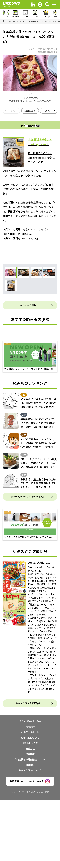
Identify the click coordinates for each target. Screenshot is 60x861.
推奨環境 (30, 754)
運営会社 (30, 748)
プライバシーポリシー (30, 721)
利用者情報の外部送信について (30, 759)
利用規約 (30, 726)
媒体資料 (30, 764)
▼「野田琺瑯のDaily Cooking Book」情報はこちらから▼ (41, 157)
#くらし (32, 49)
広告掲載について (30, 737)
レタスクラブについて (30, 770)
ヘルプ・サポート (30, 732)
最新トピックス (30, 743)
